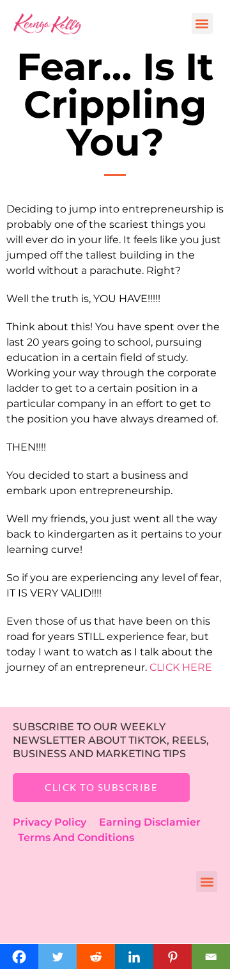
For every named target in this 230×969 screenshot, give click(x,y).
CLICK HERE (182, 667)
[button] (202, 23)
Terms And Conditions (76, 837)
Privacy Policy (56, 822)
